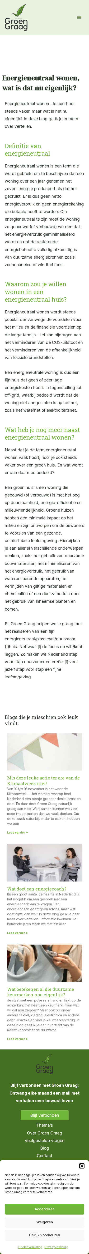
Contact (44, 1155)
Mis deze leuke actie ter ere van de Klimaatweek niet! (43, 780)
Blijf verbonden (44, 1115)
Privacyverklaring (57, 1247)
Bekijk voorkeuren (44, 1235)
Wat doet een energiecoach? (36, 889)
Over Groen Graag (44, 1132)
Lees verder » (17, 832)
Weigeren (44, 1222)
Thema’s (44, 1125)
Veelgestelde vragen (45, 1140)
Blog (44, 1148)
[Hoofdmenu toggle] (78, 17)
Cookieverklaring (30, 1247)
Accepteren (45, 1209)
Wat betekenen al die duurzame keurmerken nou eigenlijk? (40, 991)
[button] (82, 1166)
